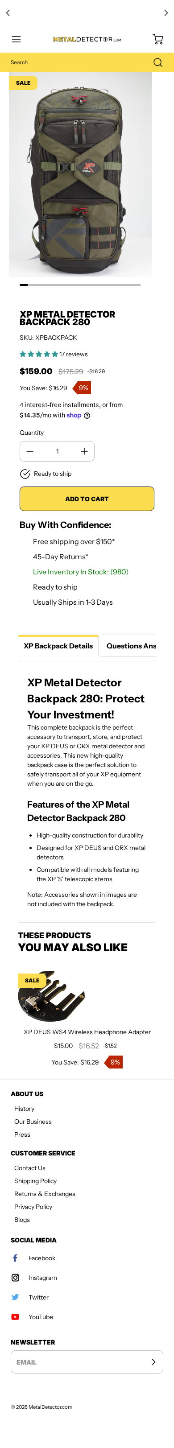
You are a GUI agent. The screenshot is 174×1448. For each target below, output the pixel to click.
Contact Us (30, 1168)
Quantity (32, 433)
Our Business (33, 1122)
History (24, 1109)
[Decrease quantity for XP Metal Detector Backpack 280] (30, 451)
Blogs (22, 1220)
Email (27, 1362)
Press (22, 1134)
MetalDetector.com (50, 1407)
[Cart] (153, 39)
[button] (20, 39)
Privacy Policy (33, 1207)
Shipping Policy (35, 1181)
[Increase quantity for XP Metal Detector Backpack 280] (84, 451)
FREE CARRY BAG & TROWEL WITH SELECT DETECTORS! (87, 12)
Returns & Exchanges (44, 1194)
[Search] (153, 62)
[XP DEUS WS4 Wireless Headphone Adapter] (87, 997)
